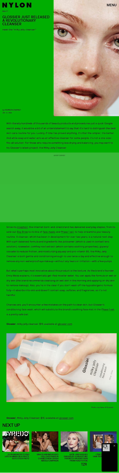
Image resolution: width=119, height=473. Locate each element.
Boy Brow (22, 231)
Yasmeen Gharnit (13, 110)
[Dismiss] (114, 445)
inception (22, 226)
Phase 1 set (67, 231)
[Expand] (104, 445)
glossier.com (65, 323)
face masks (49, 231)
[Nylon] (16, 5)
